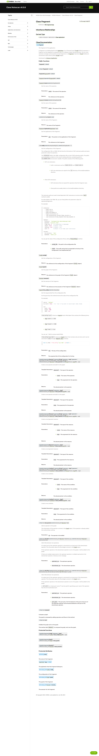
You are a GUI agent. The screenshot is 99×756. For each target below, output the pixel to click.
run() (85, 195)
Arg (46, 318)
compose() (50, 627)
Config (75, 263)
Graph (76, 50)
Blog (77, 1)
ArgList (60, 315)
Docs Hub (17, 1)
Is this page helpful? (85, 21)
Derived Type (40, 34)
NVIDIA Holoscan (56, 15)
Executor (74, 286)
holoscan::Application (51, 58)
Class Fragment (78, 15)
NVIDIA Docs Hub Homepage (43, 15)
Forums (82, 1)
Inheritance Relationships (45, 30)
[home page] (10, 1)
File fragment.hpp (49, 24)
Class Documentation (44, 42)
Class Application (60, 37)
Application (60, 50)
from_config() (74, 238)
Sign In (90, 1)
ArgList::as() (59, 338)
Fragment (71, 53)
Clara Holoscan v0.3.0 (67, 15)
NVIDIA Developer (70, 1)
